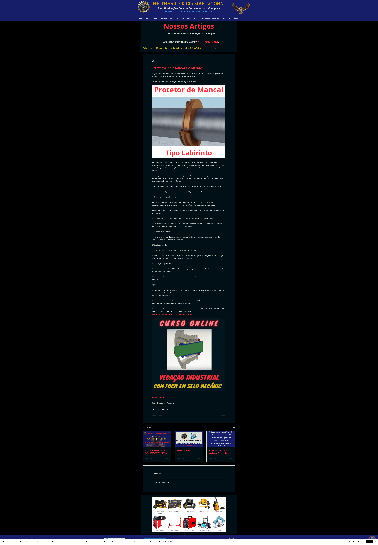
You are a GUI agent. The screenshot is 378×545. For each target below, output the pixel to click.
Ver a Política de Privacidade (168, 542)
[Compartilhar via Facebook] (153, 410)
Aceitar (369, 542)
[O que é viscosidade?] (189, 439)
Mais (207, 48)
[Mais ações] (224, 62)
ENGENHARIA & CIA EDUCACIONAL (189, 3)
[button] (233, 18)
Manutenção (161, 48)
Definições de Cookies (356, 542)
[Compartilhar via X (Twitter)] (158, 410)
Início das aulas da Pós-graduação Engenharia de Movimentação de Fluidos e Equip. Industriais (219, 451)
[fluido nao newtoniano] (157, 439)
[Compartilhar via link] (168, 410)
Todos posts (147, 48)
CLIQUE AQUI (208, 41)
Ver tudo (232, 427)
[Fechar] (375, 541)
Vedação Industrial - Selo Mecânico (186, 48)
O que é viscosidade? (185, 450)
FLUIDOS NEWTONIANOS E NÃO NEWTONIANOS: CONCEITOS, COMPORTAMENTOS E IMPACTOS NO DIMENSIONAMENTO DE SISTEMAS (156, 451)
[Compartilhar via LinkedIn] (163, 410)
